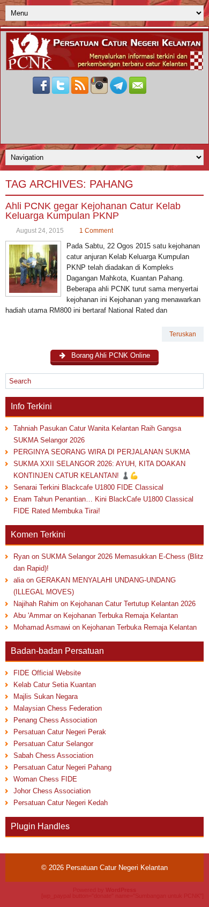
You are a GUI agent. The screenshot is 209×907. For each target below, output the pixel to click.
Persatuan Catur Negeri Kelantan (117, 868)
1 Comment (96, 230)
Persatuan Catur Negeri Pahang (62, 767)
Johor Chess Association (52, 791)
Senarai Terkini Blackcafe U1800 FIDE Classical (88, 487)
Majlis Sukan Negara (45, 696)
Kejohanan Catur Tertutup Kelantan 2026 (133, 604)
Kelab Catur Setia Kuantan (54, 685)
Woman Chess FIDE (45, 779)
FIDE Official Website (47, 673)
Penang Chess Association (55, 720)
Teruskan (182, 334)
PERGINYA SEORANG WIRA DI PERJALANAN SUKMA (101, 452)
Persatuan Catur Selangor (53, 744)
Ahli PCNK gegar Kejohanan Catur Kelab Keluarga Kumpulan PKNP (93, 211)
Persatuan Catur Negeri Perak (59, 732)
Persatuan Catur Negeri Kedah (60, 803)
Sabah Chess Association (53, 755)
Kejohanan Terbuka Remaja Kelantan (120, 615)
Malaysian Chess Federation (57, 708)
